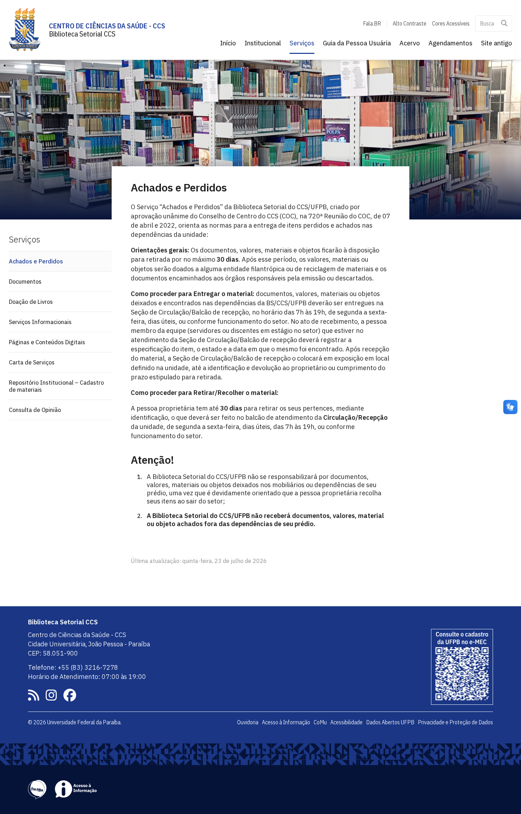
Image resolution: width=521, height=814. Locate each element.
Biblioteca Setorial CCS (82, 34)
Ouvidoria (247, 722)
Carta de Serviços (32, 362)
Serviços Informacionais (40, 321)
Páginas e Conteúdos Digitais (47, 342)
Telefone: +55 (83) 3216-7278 (73, 667)
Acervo (409, 43)
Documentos (25, 281)
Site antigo (496, 43)
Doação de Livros (31, 301)
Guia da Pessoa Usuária (357, 43)
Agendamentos (450, 43)
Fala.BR (372, 23)
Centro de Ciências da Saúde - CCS (107, 26)
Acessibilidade (346, 722)
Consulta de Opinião (35, 409)
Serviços (302, 43)
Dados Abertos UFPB (390, 722)
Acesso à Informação (286, 722)
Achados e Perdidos (36, 261)
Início (228, 43)
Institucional (263, 43)
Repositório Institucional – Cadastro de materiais (56, 386)
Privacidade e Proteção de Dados (455, 722)
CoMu (320, 722)
